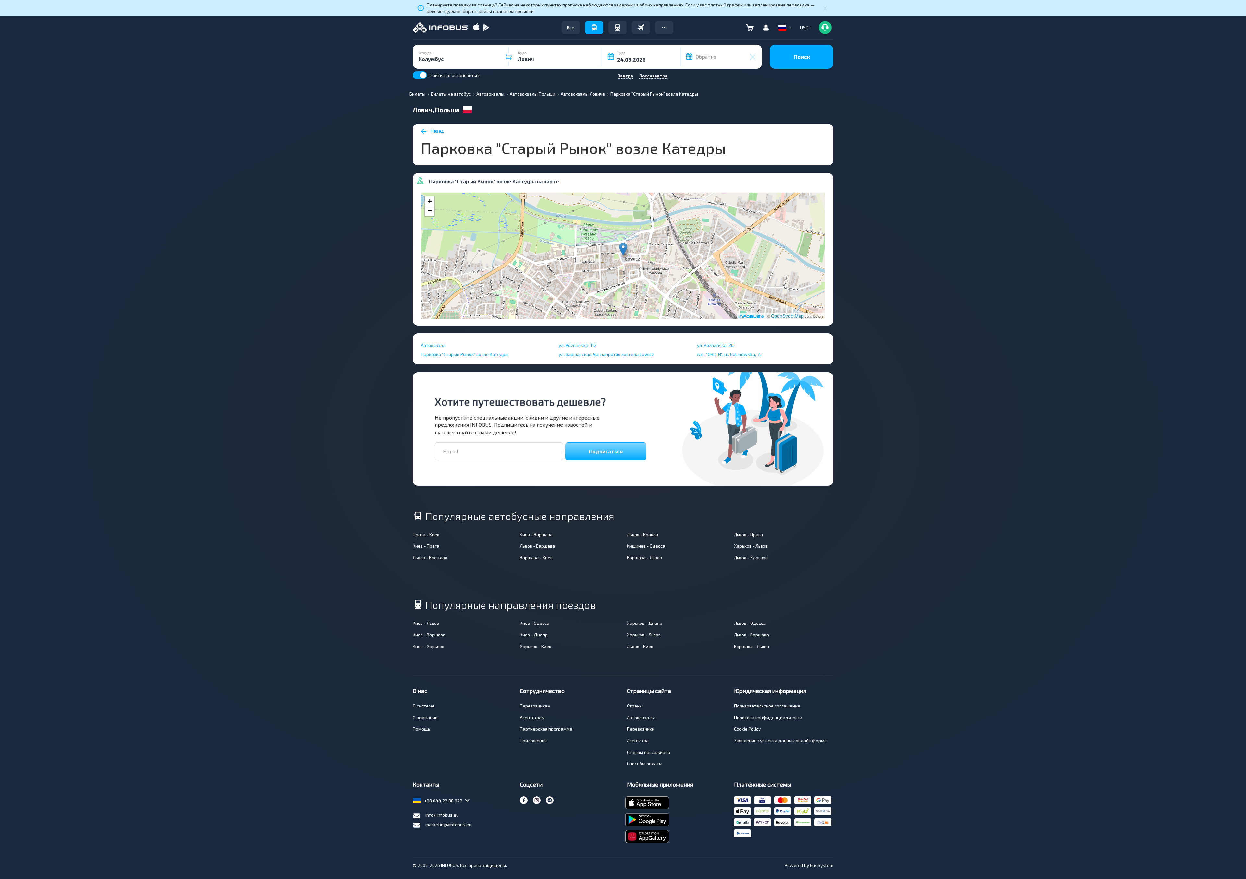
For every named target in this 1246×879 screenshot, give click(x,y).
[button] (664, 27)
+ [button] (430, 201)
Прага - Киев (426, 534)
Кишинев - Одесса (646, 546)
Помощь (421, 728)
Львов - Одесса (750, 623)
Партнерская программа (546, 728)
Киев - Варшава (536, 534)
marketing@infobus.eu (448, 824)
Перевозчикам (535, 705)
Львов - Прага (748, 534)
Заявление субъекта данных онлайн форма (780, 740)
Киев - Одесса (534, 623)
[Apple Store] (476, 27)
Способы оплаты (644, 763)
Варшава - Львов (644, 557)
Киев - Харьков (428, 646)
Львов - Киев (640, 646)
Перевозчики (640, 728)
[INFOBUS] (440, 27)
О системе (423, 705)
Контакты (426, 784)
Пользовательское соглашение (767, 705)
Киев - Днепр (534, 634)
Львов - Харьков (751, 557)
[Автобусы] (594, 27)
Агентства (638, 740)
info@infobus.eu (442, 815)
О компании (425, 717)
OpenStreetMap (787, 316)
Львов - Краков (642, 534)
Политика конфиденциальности (768, 717)
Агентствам (532, 717)
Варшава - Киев (536, 557)
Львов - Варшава (537, 546)
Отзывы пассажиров (648, 752)
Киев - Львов (426, 623)
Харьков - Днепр (644, 623)
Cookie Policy (747, 728)
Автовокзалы (641, 717)
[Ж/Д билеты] (617, 27)
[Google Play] (486, 27)
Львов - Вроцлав (430, 557)
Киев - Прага (426, 546)
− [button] (430, 211)
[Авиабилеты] (641, 27)
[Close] (825, 8)
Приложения (533, 740)
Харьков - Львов (751, 546)
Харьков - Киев (535, 646)
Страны (635, 705)
